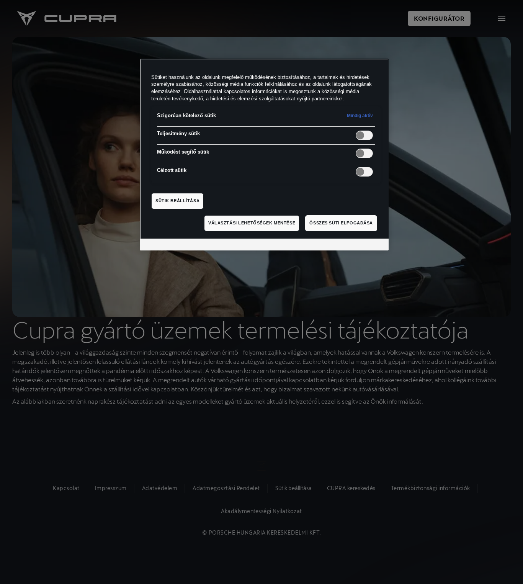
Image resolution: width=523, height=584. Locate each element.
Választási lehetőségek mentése (251, 223)
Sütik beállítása (177, 200)
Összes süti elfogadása (341, 223)
